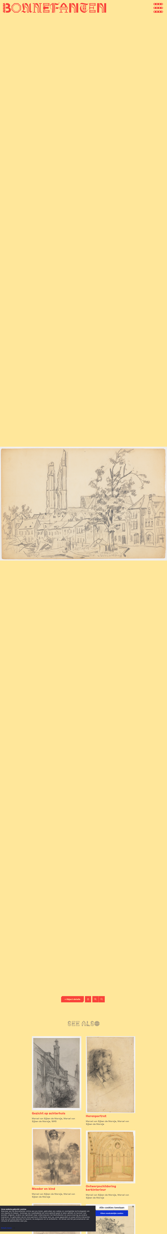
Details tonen (6, 1228)
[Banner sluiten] (133, 1206)
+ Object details (72, 999)
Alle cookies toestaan (111, 1207)
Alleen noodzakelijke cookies (111, 1213)
